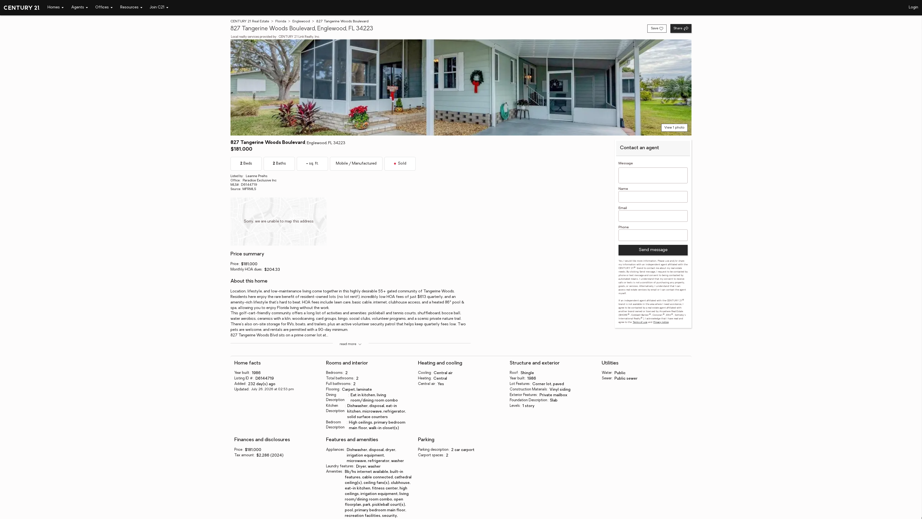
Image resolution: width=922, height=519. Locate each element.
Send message (653, 250)
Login (913, 7)
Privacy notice (661, 322)
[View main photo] (461, 87)
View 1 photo (674, 128)
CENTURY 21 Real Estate (249, 21)
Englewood (301, 21)
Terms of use (640, 322)
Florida (280, 21)
